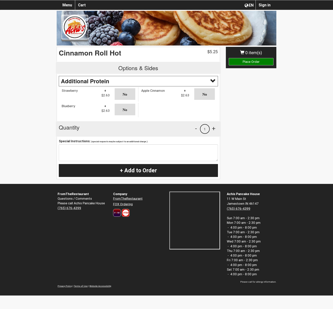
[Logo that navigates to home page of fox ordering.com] (125, 213)
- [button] (196, 128)
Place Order (251, 62)
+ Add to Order (138, 170)
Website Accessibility (100, 286)
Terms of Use (81, 286)
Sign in (265, 5)
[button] (125, 94)
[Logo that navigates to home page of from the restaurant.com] (117, 213)
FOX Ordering (123, 204)
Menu (67, 5)
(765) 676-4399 (69, 208)
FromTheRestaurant (128, 198)
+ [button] (213, 128)
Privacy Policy (65, 286)
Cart (82, 5)
